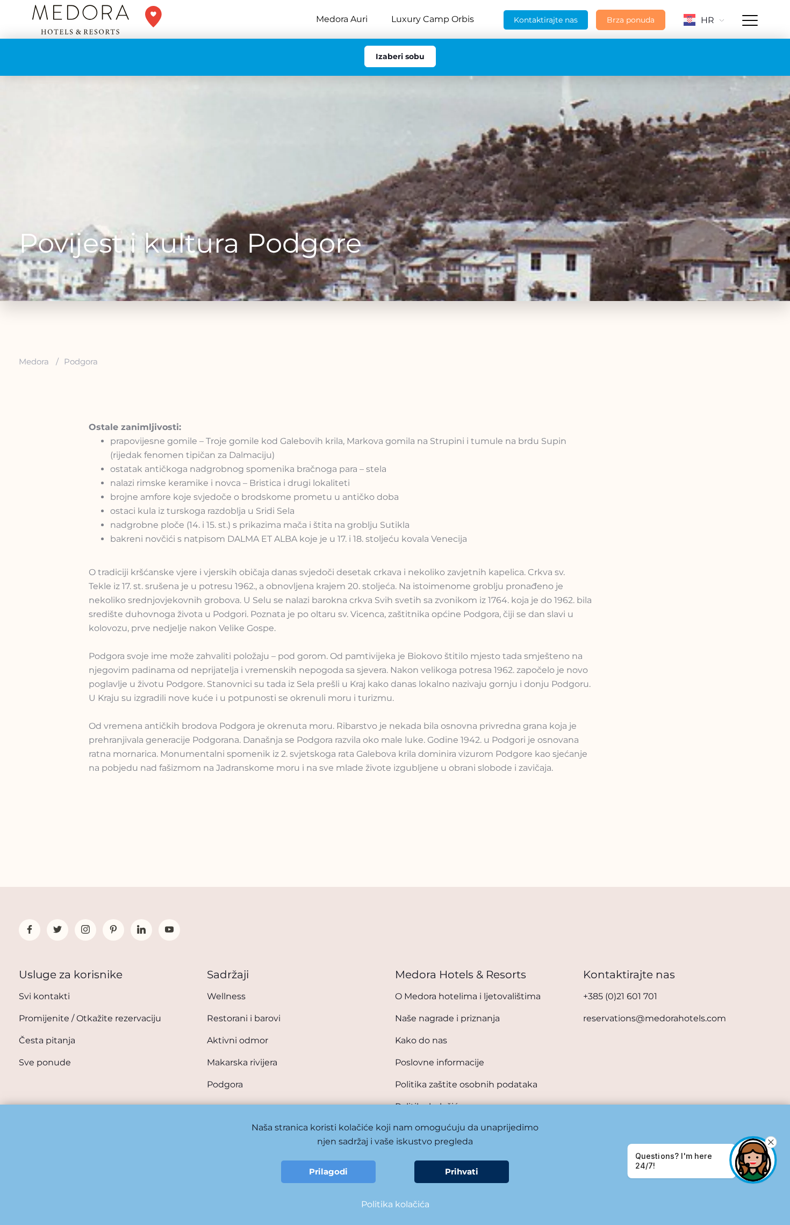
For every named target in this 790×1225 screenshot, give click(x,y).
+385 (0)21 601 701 (620, 996)
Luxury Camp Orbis (432, 19)
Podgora (225, 1084)
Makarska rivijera (242, 1062)
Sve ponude (45, 1062)
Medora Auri (342, 19)
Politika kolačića (395, 1204)
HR (707, 20)
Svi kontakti (44, 996)
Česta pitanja (47, 1040)
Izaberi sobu (400, 56)
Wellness (226, 996)
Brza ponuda (631, 20)
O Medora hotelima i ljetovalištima (468, 996)
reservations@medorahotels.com (654, 1018)
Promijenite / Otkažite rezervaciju (90, 1018)
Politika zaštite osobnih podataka (466, 1084)
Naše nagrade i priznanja (447, 1018)
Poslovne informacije (439, 1062)
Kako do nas (421, 1040)
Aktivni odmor (237, 1040)
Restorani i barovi (244, 1018)
